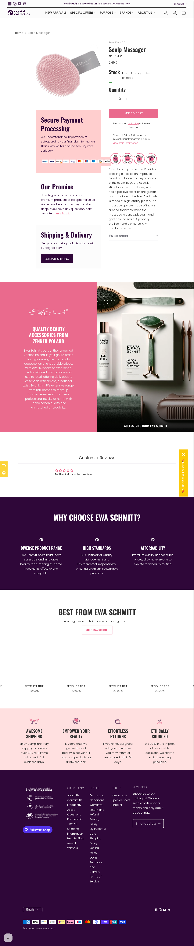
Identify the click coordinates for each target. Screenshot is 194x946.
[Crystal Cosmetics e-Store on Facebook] (10, 4)
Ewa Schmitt (117, 42)
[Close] (183, 454)
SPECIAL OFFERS (82, 13)
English (179, 4)
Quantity (117, 89)
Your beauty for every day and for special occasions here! (97, 3)
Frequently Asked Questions (74, 809)
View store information (125, 143)
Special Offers (121, 800)
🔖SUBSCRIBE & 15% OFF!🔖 (183, 476)
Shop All (117, 805)
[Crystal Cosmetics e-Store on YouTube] (19, 4)
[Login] (174, 13)
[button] (133, 236)
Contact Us (74, 800)
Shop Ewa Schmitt (97, 630)
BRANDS (125, 13)
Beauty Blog (75, 838)
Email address (144, 819)
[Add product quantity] (127, 98)
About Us (73, 795)
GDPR (93, 857)
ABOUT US (145, 13)
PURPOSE (106, 13)
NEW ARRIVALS (55, 13)
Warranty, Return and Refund (97, 809)
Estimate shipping (57, 259)
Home (19, 33)
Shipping (133, 123)
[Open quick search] (165, 13)
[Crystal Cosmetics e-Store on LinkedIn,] (24, 4)
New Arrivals (120, 795)
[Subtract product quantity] (113, 98)
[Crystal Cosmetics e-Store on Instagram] (14, 4)
